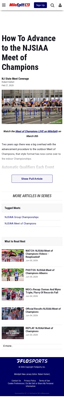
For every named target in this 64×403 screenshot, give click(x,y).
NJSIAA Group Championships (22, 217)
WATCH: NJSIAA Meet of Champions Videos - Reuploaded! (39, 253)
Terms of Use (44, 381)
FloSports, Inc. (40, 367)
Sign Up (40, 5)
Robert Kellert (8, 82)
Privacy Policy (30, 381)
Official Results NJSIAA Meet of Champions (43, 310)
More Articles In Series (32, 196)
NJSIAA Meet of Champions (20, 223)
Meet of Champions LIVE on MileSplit (36, 131)
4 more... (8, 346)
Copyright (29, 367)
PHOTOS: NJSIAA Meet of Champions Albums (40, 272)
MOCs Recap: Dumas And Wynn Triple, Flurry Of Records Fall (43, 291)
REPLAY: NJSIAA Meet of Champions (39, 330)
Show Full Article (31, 178)
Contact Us (16, 381)
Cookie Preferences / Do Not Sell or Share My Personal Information (30, 384)
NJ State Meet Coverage (15, 78)
